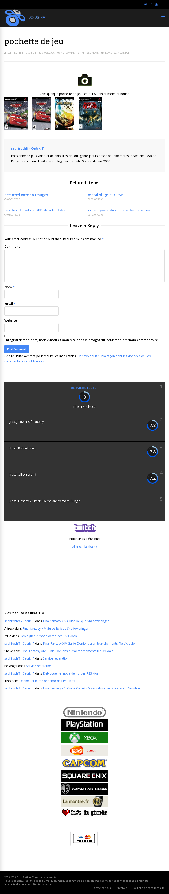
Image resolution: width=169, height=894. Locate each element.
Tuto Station (24, 877)
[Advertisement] (84, 579)
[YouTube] (156, 4)
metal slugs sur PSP (105, 195)
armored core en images (26, 195)
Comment (12, 246)
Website (10, 320)
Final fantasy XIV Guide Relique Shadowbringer (76, 621)
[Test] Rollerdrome (22, 448)
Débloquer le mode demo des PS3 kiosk (48, 636)
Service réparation (56, 658)
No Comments (70, 52)
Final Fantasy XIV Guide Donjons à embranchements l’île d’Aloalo (89, 643)
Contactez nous (101, 887)
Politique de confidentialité (149, 887)
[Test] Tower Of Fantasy (26, 422)
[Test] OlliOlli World (22, 474)
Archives (122, 887)
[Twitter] (145, 4)
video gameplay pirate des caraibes (119, 210)
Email (8, 304)
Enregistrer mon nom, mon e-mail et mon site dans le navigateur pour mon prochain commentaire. (81, 340)
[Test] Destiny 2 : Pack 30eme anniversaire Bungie (44, 501)
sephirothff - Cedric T (21, 52)
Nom (8, 287)
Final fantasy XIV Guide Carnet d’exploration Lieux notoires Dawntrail (91, 688)
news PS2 (111, 52)
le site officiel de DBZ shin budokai (35, 210)
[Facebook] (151, 4)
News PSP (124, 52)
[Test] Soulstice (84, 406)
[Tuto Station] (24, 25)
